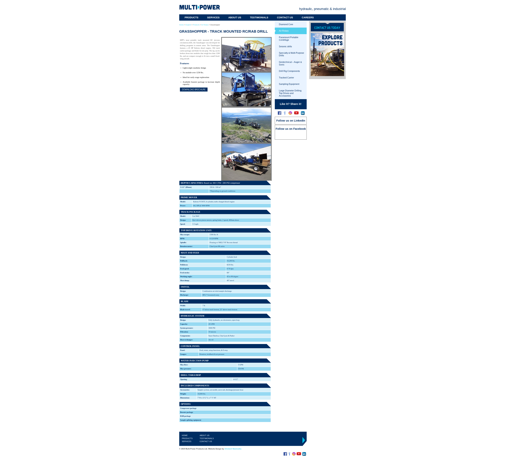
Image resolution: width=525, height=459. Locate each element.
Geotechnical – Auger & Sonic (290, 63)
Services (213, 17)
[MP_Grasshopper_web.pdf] (194, 89)
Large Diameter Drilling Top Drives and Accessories (290, 93)
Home (181, 25)
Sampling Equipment (289, 84)
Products (191, 17)
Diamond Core (286, 24)
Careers (308, 17)
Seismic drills (285, 46)
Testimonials (259, 17)
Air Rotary (204, 25)
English (188, 25)
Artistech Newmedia (232, 449)
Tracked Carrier (286, 77)
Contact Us (285, 17)
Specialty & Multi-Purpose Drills (291, 54)
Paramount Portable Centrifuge (288, 38)
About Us (234, 17)
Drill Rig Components (289, 71)
